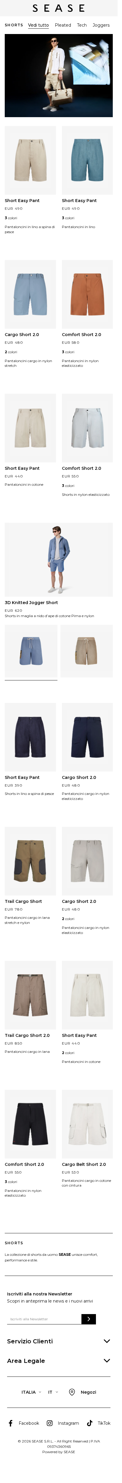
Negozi (88, 1392)
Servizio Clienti (30, 1341)
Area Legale (26, 1360)
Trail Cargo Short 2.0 (27, 1035)
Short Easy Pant (22, 200)
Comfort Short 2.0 (81, 334)
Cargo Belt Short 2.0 (84, 1164)
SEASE (69, 1452)
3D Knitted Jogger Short (31, 602)
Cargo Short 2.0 (22, 334)
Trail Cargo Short (23, 901)
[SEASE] (58, 8)
